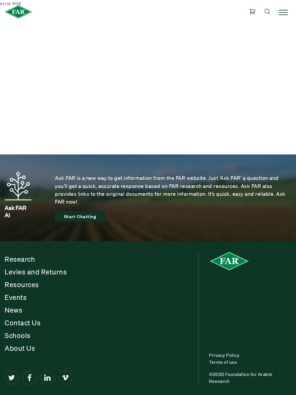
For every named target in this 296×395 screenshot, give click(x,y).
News (13, 310)
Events (16, 297)
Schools (18, 335)
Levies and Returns (36, 272)
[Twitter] (11, 378)
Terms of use (223, 362)
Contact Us (22, 323)
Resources (22, 284)
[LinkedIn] (47, 378)
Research (20, 259)
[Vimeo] (65, 378)
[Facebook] (29, 378)
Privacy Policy (224, 355)
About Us (20, 348)
